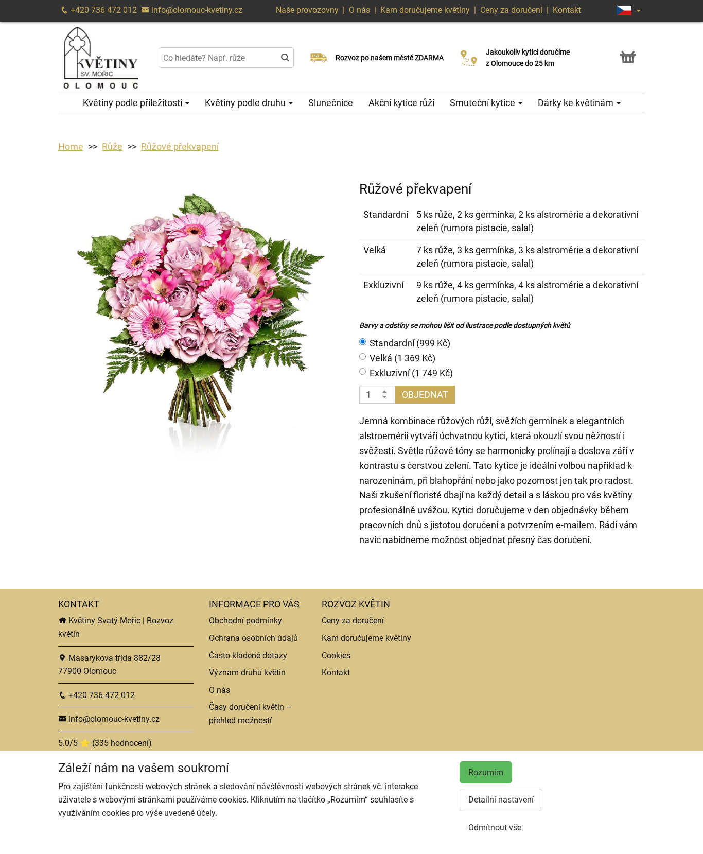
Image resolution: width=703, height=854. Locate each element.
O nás (360, 10)
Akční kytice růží (401, 102)
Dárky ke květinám (577, 102)
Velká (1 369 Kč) (402, 358)
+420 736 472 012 (102, 10)
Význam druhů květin (247, 672)
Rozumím (485, 772)
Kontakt (567, 10)
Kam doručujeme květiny (425, 10)
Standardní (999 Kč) (410, 343)
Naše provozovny (308, 10)
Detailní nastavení (501, 800)
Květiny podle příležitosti (133, 102)
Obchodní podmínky (245, 620)
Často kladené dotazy (248, 655)
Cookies (336, 655)
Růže (112, 146)
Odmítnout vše (494, 827)
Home (70, 146)
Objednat (425, 394)
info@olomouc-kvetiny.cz (195, 10)
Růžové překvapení (180, 146)
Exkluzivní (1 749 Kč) (411, 373)
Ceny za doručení (511, 10)
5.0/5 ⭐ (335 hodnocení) (105, 743)
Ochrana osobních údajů (253, 638)
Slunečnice (330, 102)
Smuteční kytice (483, 102)
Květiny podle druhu (246, 102)
